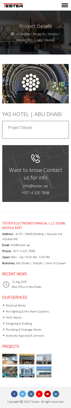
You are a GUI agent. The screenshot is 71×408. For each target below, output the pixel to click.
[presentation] (7, 90)
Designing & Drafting (18, 323)
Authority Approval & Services (24, 335)
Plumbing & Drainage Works (23, 329)
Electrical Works (15, 305)
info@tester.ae (35, 186)
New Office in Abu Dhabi (26, 287)
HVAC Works (13, 317)
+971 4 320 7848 (35, 192)
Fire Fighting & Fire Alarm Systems (27, 311)
